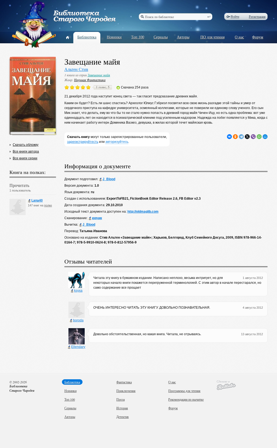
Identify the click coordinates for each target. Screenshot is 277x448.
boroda (78, 320)
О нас (239, 36)
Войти (235, 17)
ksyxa (78, 290)
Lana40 (37, 200)
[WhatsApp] (259, 136)
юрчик (97, 218)
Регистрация (257, 16)
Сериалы (161, 36)
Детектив (122, 416)
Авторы (183, 36)
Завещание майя (99, 75)
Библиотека (86, 36)
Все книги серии (25, 158)
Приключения (126, 390)
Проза (120, 399)
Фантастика (124, 382)
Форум (257, 36)
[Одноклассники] (235, 136)
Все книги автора (26, 151)
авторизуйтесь (116, 142)
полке (48, 205)
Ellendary (78, 347)
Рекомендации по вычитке (186, 399)
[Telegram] (241, 136)
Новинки (114, 36)
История (122, 408)
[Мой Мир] (265, 136)
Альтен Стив (76, 69)
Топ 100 (137, 36)
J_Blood (109, 179)
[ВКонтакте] (229, 136)
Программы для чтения (184, 390)
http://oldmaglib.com (143, 211)
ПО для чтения (212, 36)
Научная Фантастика (89, 80)
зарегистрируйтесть (82, 142)
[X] (247, 136)
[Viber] (253, 136)
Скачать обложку (25, 145)
